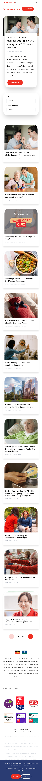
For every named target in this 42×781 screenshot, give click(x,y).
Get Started (28, 9)
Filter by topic (12, 97)
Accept (15, 776)
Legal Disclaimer (16, 732)
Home (5, 688)
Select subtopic (12, 106)
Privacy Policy (23, 768)
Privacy (8, 732)
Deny (26, 776)
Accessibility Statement (30, 732)
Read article (15, 82)
